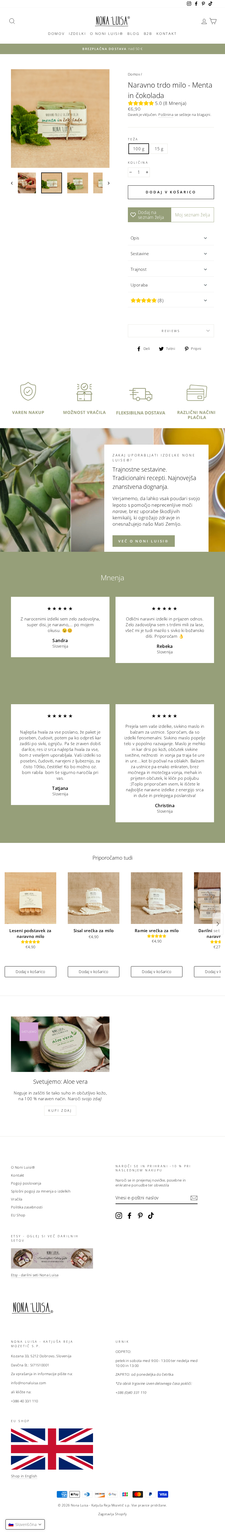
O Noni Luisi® (106, 33)
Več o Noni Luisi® (143, 541)
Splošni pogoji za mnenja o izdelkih (41, 1191)
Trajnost (139, 269)
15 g (159, 148)
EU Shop (18, 1215)
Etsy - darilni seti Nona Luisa (34, 1274)
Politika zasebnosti (27, 1207)
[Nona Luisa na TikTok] (151, 1215)
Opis (135, 238)
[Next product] (217, 924)
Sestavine (140, 253)
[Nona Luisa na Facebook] (129, 1215)
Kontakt (166, 33)
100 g (138, 148)
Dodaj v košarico (30, 971)
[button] (25, 1524)
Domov (56, 33)
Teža (133, 139)
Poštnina (165, 114)
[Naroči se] (194, 1198)
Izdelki (77, 33)
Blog (133, 33)
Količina (138, 162)
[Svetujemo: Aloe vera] (60, 1044)
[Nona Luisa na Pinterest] (140, 1215)
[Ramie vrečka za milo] (156, 898)
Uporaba (139, 285)
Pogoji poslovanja (26, 1183)
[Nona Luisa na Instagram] (119, 1215)
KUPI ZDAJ (60, 1110)
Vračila (16, 1199)
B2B (148, 33)
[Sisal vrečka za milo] (93, 898)
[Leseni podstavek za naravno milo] (30, 898)
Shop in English (24, 1475)
